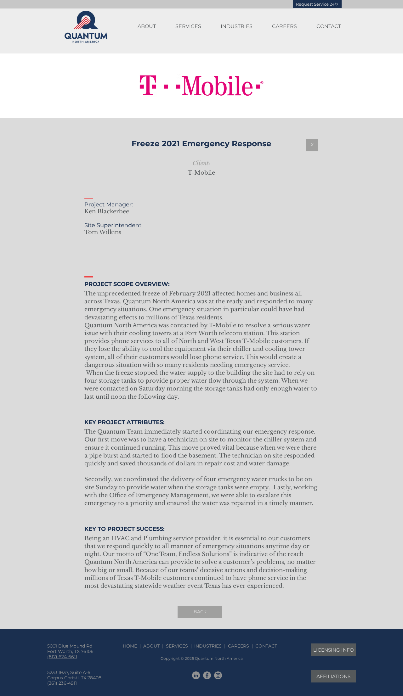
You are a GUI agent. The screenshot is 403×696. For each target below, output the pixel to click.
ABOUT (151, 646)
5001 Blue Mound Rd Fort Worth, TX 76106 (70, 648)
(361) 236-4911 (62, 683)
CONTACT (265, 646)
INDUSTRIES (208, 646)
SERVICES (176, 646)
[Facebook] (207, 675)
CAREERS (238, 646)
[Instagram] (218, 675)
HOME (131, 646)
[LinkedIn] (196, 675)
